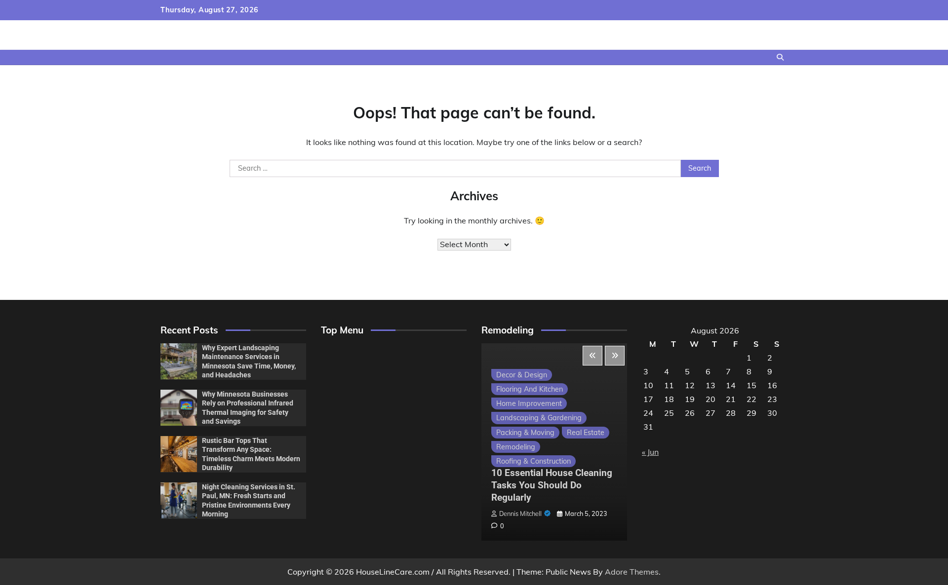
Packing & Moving (525, 432)
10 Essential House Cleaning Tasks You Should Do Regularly (551, 485)
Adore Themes (632, 572)
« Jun (650, 452)
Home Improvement (529, 403)
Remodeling (515, 446)
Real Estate (585, 432)
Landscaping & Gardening (539, 417)
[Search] (780, 57)
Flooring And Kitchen (529, 389)
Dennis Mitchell (520, 513)
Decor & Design (521, 374)
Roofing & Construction (533, 461)
